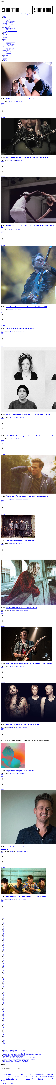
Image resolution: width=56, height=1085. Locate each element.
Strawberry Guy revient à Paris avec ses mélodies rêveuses (15, 1061)
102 (4, 1042)
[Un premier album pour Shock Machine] (13, 767)
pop (15, 1078)
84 (3, 1020)
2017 (2, 1074)
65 (3, 997)
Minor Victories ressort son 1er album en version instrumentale (28, 414)
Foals (54, 1074)
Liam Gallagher (17, 1076)
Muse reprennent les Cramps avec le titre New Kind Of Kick (27, 157)
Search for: (3, 1068)
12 (3, 931)
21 (3, 942)
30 (3, 954)
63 (3, 994)
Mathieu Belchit (19, 101)
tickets (48, 1078)
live (25, 1076)
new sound (48, 1076)
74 (3, 1008)
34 (3, 958)
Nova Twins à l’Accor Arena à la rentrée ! (12, 1051)
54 (3, 983)
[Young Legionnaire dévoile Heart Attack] (18, 537)
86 (3, 1023)
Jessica (14, 543)
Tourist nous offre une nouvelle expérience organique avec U (27, 496)
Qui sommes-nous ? (15, 1083)
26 (3, 949)
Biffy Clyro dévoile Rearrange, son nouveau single (23, 724)
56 (3, 986)
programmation (20, 1079)
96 (3, 1035)
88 (3, 1025)
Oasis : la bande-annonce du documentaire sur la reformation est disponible (19, 1059)
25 (3, 947)
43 (3, 970)
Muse (41, 1076)
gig (9, 1076)
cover (36, 1074)
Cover (10, 160)
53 (3, 982)
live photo (30, 1076)
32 (3, 956)
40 (3, 966)
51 (3, 979)
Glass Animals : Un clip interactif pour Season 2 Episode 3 (26, 896)
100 (4, 1040)
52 (3, 981)
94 (3, 1032)
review (28, 1079)
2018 (4, 1074)
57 (3, 987)
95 (3, 1034)
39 (3, 965)
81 (3, 1016)
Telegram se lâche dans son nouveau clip (20, 328)
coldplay (24, 1074)
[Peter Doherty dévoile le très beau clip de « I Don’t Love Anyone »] (26, 660)
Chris (17, 160)
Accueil (2, 1083)
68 (3, 1000)
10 (3, 929)
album (11, 1074)
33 (3, 957)
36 (3, 961)
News (12, 101)
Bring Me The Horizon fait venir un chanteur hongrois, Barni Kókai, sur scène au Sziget (22, 1054)
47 (3, 974)
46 (3, 973)
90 (3, 1027)
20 (3, 941)
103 (4, 1043)
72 (3, 1005)
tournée (51, 1078)
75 (3, 1009)
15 (3, 935)
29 (3, 952)
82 (3, 1018)
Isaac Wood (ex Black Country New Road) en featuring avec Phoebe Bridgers (20, 1057)
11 (3, 930)
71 (3, 1004)
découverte (40, 1074)
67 (3, 999)
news (43, 1076)
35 (3, 960)
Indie (11, 1076)
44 (3, 971)
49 (3, 977)
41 (3, 967)
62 (3, 993)
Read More (3, 117)
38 (3, 963)
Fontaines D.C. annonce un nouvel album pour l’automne (15, 1060)
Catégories (3, 1066)
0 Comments (25, 101)
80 (3, 1015)
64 (3, 995)
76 (3, 1010)
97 (3, 1036)
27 (3, 950)
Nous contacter (24, 1083)
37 (3, 962)
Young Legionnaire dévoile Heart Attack (20, 540)
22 (3, 944)
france (2, 1076)
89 (3, 1026)
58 (3, 988)
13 (3, 933)
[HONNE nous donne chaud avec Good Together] (26, 96)
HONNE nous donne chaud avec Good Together (22, 99)
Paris (8, 1079)
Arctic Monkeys (17, 1074)
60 (3, 990)
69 (3, 1002)
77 (3, 1011)
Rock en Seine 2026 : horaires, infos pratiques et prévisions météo (17, 1053)
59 (3, 989)
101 (4, 1041)
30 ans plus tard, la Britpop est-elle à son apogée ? (14, 1055)
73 (3, 1007)
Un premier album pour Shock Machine (20, 771)
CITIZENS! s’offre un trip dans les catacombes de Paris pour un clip (30, 436)
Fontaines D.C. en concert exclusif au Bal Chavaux (14, 1050)
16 (3, 936)
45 (3, 972)
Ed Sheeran (44, 1074)
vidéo (2, 1080)
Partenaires (7, 1083)
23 (3, 945)
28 (3, 951)
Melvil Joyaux (19, 727)
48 (3, 976)
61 (3, 992)
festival (50, 1074)
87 (3, 1024)
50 (3, 978)
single (40, 1079)
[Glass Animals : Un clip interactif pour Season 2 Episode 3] (23, 893)
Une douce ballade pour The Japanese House (21, 608)
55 (3, 984)
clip (21, 1074)
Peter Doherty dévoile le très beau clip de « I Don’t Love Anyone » (29, 663)
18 (3, 939)
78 (3, 1013)
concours (33, 1074)
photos (12, 1079)
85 (3, 1021)
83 (3, 1019)
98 (3, 1037)
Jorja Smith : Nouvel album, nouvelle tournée (13, 1056)
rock (32, 1079)
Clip (10, 101)
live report (34, 1076)
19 (3, 940)
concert (29, 1074)
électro (5, 1080)
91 (3, 1029)
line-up (22, 1076)
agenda (7, 1074)
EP (47, 1074)
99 (3, 1039)
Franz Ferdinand (5, 1076)
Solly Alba (18, 773)
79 (3, 1014)
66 (3, 998)
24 (3, 946)
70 (3, 1003)
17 (3, 938)
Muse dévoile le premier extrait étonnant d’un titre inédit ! (26, 307)
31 (3, 955)
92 (3, 1030)
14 (3, 934)
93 (3, 1031)
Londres (38, 1076)
